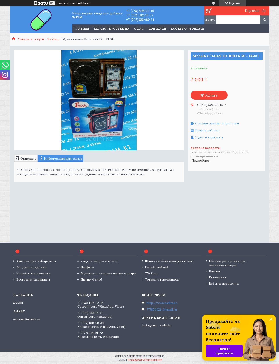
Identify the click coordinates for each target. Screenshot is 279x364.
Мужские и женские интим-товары (108, 273)
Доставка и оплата (187, 29)
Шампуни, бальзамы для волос (169, 261)
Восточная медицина (33, 279)
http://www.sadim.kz (161, 303)
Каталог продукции (111, 29)
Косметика (217, 277)
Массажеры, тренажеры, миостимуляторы (227, 263)
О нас (139, 29)
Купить (211, 95)
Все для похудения (31, 267)
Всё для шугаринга (224, 283)
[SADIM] (41, 19)
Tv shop (53, 39)
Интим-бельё (91, 279)
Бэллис (215, 271)
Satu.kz (159, 355)
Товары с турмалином (162, 279)
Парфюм (87, 267)
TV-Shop (151, 273)
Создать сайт (66, 3)
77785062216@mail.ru (161, 309)
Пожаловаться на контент (145, 359)
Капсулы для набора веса (36, 261)
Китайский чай (157, 267)
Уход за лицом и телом (99, 261)
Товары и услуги (31, 39)
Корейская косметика (33, 273)
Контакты (157, 29)
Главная (81, 29)
